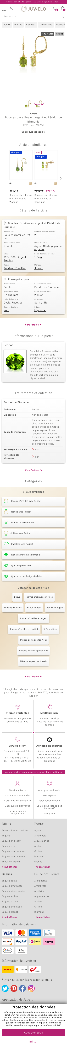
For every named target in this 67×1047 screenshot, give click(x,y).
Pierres (18, 24)
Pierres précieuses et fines (39, 597)
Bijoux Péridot (34, 607)
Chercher (62, 16)
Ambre (38, 846)
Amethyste (40, 835)
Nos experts (49, 795)
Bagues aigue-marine (13, 891)
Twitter (5, 988)
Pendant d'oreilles (15, 268)
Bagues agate (9, 881)
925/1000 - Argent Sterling (15, 259)
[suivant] (60, 178)
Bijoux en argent (55, 607)
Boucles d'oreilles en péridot (24, 629)
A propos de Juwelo (49, 790)
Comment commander (17, 795)
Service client (17, 746)
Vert (6, 310)
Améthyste (40, 886)
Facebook (22, 988)
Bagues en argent (11, 841)
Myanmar (40, 310)
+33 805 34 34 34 (20, 757)
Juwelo (38, 268)
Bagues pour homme (13, 856)
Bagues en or (9, 846)
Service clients (17, 790)
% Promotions (50, 629)
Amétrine (39, 891)
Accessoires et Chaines (15, 830)
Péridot (8, 287)
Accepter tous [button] (33, 1033)
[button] (4, 8)
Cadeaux (31, 24)
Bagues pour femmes (14, 851)
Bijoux (6, 24)
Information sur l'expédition (17, 812)
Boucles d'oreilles (13, 607)
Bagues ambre (10, 896)
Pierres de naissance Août (33, 640)
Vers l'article (32, 325)
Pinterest (13, 988)
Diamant (39, 856)
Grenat (38, 861)
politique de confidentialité (44, 1025)
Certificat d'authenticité (17, 800)
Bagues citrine (10, 901)
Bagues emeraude (12, 907)
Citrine (38, 851)
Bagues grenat (10, 912)
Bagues (6, 835)
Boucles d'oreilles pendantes (33, 650)
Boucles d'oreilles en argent (33, 618)
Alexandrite (40, 881)
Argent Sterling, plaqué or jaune (48, 248)
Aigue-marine (41, 841)
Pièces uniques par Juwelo (33, 661)
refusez (6, 1020)
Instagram (31, 988)
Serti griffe (41, 303)
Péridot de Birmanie (46, 287)
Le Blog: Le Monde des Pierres (49, 807)
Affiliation (49, 813)
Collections (46, 24)
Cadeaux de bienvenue (17, 806)
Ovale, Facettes (13, 303)
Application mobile (49, 800)
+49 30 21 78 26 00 (20, 761)
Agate (37, 830)
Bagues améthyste (12, 886)
